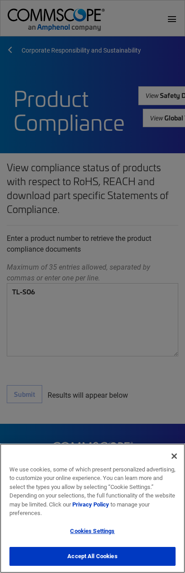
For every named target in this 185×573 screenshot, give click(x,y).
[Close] (174, 456)
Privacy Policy (90, 504)
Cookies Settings (92, 531)
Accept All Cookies (92, 556)
